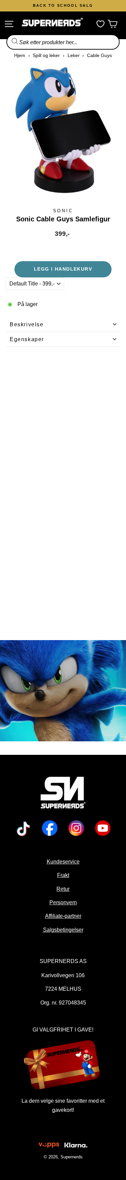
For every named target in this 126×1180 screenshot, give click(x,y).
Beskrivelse (27, 324)
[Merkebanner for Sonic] (63, 690)
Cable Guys (99, 55)
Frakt (63, 875)
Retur (63, 888)
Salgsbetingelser (63, 929)
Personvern (63, 902)
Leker (74, 55)
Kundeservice (63, 861)
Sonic (63, 211)
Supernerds (71, 1156)
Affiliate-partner (63, 916)
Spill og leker (46, 55)
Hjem (19, 55)
